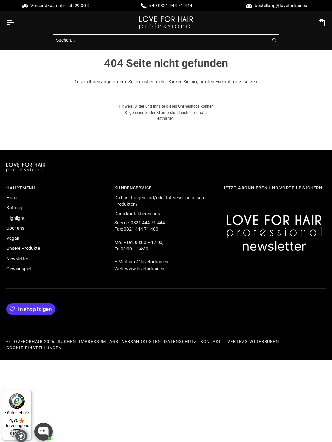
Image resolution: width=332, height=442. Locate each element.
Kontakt (211, 341)
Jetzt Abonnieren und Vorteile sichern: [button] (273, 187)
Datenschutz (180, 341)
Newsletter (17, 258)
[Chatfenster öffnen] (43, 432)
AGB (113, 341)
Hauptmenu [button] (20, 187)
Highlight (15, 218)
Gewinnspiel (18, 268)
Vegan (12, 238)
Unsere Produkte (23, 248)
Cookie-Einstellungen (34, 347)
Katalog (14, 207)
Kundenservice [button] (133, 187)
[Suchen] (274, 40)
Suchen (67, 341)
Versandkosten (141, 341)
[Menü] (28, 394)
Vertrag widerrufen (253, 341)
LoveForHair (26, 341)
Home (12, 197)
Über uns (15, 228)
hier (193, 81)
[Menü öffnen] (16, 22)
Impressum (92, 341)
